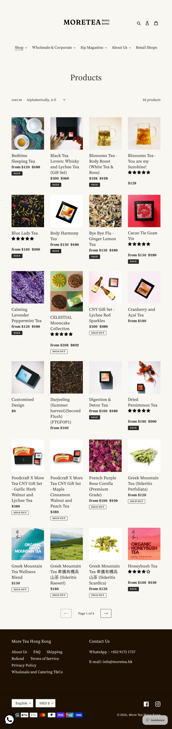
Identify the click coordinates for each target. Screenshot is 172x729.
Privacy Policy (24, 665)
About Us (19, 651)
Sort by (17, 100)
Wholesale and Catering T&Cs (37, 671)
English (21, 703)
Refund (18, 658)
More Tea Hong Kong (144, 714)
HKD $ (44, 703)
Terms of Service (44, 658)
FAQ (36, 651)
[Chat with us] (9, 719)
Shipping (55, 651)
